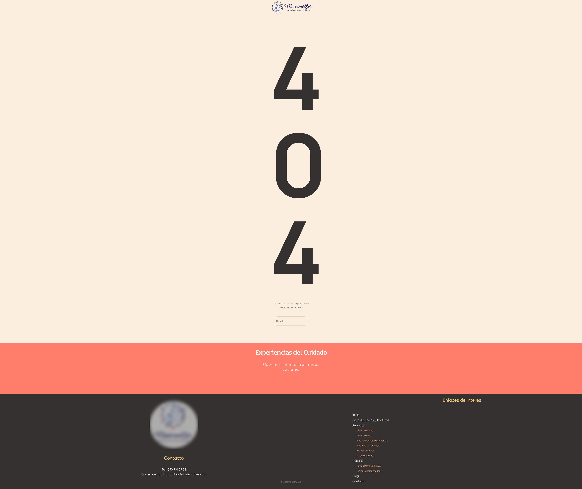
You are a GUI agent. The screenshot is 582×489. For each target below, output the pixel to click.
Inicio (356, 415)
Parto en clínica (365, 430)
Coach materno (365, 455)
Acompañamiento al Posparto (372, 440)
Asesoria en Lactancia (368, 445)
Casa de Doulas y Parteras (370, 420)
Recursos (358, 460)
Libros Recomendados (368, 470)
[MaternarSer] (291, 7)
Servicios (358, 425)
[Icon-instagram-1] (284, 379)
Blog (355, 476)
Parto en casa (364, 435)
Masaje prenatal (365, 450)
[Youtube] (298, 379)
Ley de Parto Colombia (369, 465)
